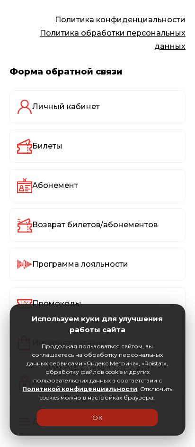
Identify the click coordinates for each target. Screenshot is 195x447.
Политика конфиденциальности (120, 19)
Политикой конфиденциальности (79, 388)
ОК (97, 417)
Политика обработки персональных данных (113, 39)
